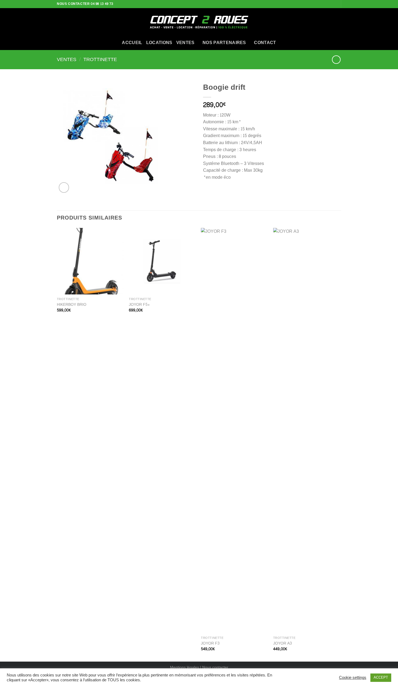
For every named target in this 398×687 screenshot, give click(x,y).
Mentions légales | (186, 667)
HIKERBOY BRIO (71, 304)
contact (265, 43)
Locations (159, 43)
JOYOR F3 (210, 643)
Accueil (132, 43)
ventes (185, 43)
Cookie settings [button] (352, 677)
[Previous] (57, 444)
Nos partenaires (224, 43)
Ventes (66, 59)
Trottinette (100, 59)
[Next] (339, 444)
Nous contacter (215, 667)
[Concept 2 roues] (199, 21)
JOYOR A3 (282, 643)
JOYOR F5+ (139, 304)
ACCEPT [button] (381, 677)
